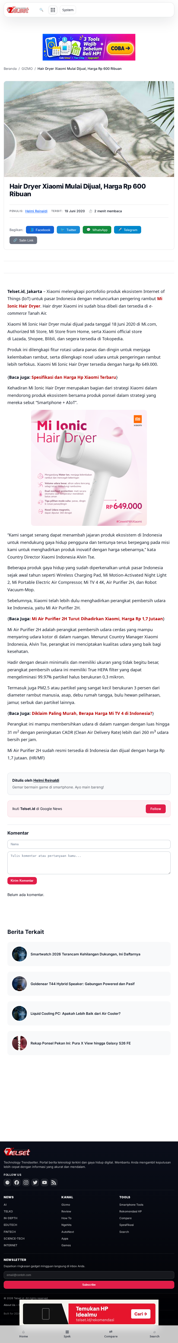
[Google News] (7, 1182)
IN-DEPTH (10, 1218)
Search (124, 1232)
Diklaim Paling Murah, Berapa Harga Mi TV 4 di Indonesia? (92, 713)
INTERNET (10, 1245)
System (67, 10)
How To (66, 1218)
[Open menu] (52, 10)
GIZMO (27, 69)
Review (66, 1211)
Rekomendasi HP (130, 1211)
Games (66, 1245)
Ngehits (66, 1225)
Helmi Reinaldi (36, 211)
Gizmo (65, 1204)
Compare (125, 1218)
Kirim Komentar (22, 880)
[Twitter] (35, 1182)
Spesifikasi (126, 1225)
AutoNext (67, 1232)
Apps (64, 1238)
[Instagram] (26, 1182)
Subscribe (89, 1284)
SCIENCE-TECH (14, 1238)
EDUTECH (10, 1225)
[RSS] (53, 1182)
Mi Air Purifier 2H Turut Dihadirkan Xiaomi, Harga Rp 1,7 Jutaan (97, 618)
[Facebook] (16, 1182)
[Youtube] (44, 1182)
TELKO (8, 1211)
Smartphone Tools (131, 1204)
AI (5, 1204)
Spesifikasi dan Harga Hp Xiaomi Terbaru (74, 377)
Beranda (10, 69)
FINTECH (10, 1232)
